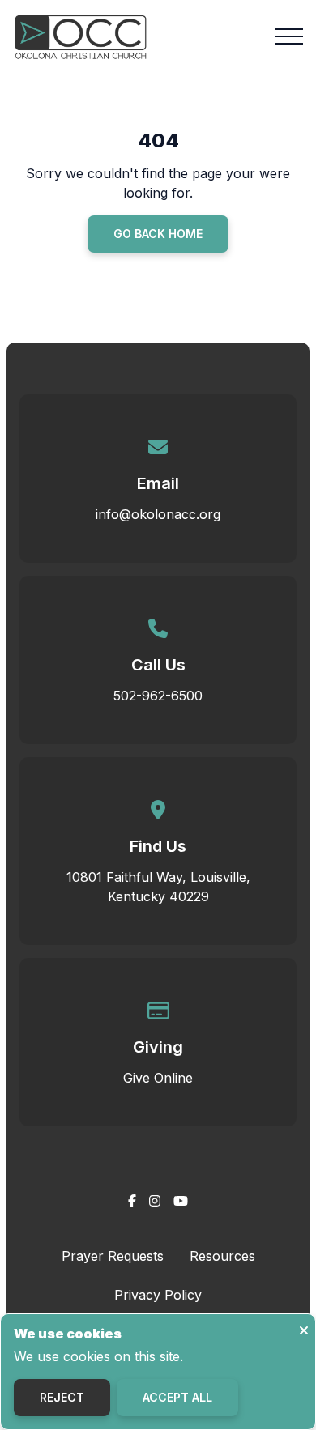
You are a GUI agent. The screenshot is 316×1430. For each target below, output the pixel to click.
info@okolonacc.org (158, 514)
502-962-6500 (158, 695)
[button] (289, 36)
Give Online (158, 1078)
